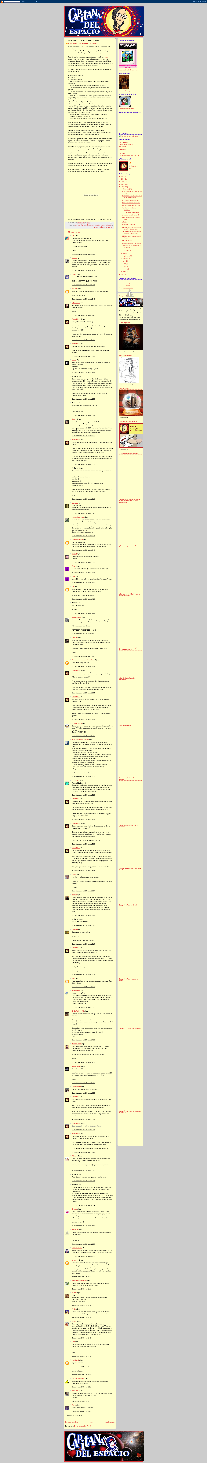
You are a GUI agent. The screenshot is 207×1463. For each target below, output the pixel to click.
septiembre (126, 256)
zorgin (74, 360)
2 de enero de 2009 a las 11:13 (81, 1401)
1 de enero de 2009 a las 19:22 (81, 1338)
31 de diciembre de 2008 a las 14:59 (83, 666)
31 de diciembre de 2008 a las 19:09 (83, 1152)
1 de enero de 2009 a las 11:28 (81, 1289)
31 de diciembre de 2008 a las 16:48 (83, 987)
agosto (125, 258)
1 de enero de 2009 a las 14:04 (81, 1317)
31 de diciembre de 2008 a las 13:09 (83, 415)
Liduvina (75, 929)
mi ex (96, 227)
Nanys (74, 274)
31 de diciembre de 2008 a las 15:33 (83, 844)
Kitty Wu (75, 503)
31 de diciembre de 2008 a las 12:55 (83, 372)
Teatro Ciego (76, 1066)
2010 (123, 181)
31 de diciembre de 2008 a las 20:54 (83, 1205)
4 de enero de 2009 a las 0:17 (81, 1411)
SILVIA (74, 1292)
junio (124, 263)
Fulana (74, 258)
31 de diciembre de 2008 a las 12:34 (83, 270)
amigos (77, 225)
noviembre (126, 251)
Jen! (73, 586)
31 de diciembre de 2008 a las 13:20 (83, 513)
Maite (74, 1405)
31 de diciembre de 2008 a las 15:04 (83, 693)
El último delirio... (127, 240)
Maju (73, 978)
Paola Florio (76, 319)
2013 (123, 176)
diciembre (126, 189)
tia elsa (74, 895)
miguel (74, 554)
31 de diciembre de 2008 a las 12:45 (83, 315)
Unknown (75, 1260)
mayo (125, 266)
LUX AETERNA (77, 723)
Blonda (74, 1209)
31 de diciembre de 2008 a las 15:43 (83, 915)
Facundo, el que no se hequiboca (83, 660)
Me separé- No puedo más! (130, 200)
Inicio (91, 1422)
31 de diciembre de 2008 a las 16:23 (83, 975)
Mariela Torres (77, 1044)
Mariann (75, 288)
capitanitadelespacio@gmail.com (129, 155)
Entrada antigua (109, 1422)
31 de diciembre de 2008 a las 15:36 (83, 870)
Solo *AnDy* (76, 1390)
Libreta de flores (77, 539)
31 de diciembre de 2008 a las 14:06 (83, 583)
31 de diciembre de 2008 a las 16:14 (83, 944)
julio (124, 261)
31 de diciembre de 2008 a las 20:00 (83, 1170)
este (106, 57)
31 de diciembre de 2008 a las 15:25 (83, 777)
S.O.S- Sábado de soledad (130, 212)
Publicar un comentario (74, 1415)
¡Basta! (124, 222)
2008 (123, 187)
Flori (73, 566)
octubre (125, 253)
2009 (123, 184)
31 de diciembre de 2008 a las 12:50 (83, 356)
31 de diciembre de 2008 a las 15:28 (83, 795)
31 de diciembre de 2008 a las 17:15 (83, 1040)
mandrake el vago (78, 517)
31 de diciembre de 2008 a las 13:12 (83, 436)
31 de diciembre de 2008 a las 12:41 (83, 285)
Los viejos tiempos (106, 225)
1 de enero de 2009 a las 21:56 (81, 1356)
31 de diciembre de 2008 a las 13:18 (83, 499)
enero (125, 271)
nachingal (75, 1360)
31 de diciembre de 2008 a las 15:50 (83, 926)
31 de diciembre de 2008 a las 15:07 (83, 719)
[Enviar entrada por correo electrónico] (111, 223)
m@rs (74, 874)
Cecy (73, 235)
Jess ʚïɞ (75, 637)
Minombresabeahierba (79, 1280)
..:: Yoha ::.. (76, 780)
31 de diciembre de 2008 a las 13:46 (83, 550)
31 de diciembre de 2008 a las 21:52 (83, 1225)
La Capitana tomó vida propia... (132, 243)
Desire (74, 419)
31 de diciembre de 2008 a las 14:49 (83, 613)
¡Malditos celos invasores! (130, 215)
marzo (125, 269)
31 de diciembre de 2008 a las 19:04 (83, 1130)
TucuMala (75, 1229)
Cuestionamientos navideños (131, 203)
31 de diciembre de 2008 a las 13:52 (83, 562)
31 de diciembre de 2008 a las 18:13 (83, 1083)
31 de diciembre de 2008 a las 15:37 (83, 891)
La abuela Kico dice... (129, 224)
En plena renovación (93, 225)
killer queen (76, 303)
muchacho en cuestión (106, 227)
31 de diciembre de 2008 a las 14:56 (83, 634)
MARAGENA (76, 990)
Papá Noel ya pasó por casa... (131, 205)
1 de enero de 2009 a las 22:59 (81, 1374)
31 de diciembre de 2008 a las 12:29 (83, 254)
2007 (123, 274)
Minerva (74, 1156)
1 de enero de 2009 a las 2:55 (81, 1277)
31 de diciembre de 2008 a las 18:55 (83, 1093)
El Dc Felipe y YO (78, 1011)
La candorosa (76, 617)
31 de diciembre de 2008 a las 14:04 (83, 572)
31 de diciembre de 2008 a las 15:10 (83, 736)
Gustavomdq (76, 1086)
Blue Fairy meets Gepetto (80, 739)
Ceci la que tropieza (78, 1378)
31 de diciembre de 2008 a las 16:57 (83, 1007)
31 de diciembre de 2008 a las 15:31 (83, 819)
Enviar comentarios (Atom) (82, 1426)
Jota (73, 1341)
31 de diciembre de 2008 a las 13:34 (83, 536)
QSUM (74, 1321)
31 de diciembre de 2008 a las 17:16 (83, 1062)
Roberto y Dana (77, 1248)
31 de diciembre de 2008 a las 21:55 (83, 1244)
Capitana (83, 225)
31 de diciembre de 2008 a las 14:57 (83, 656)
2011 (123, 179)
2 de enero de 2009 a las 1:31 (81, 1387)
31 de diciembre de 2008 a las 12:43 (83, 299)
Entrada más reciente (71, 1422)
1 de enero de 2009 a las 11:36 (81, 1305)
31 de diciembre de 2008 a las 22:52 (83, 1256)
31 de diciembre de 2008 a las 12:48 (83, 340)
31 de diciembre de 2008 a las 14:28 (83, 599)
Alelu (74, 1309)
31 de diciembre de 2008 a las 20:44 (83, 1181)
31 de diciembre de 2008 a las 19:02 (83, 1119)
